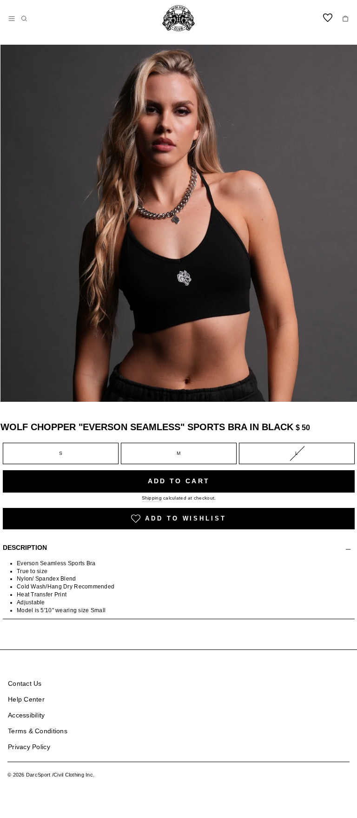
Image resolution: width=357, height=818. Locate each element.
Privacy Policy (29, 746)
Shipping (152, 497)
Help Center (26, 699)
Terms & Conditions (37, 731)
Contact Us (25, 683)
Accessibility (26, 715)
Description (25, 547)
